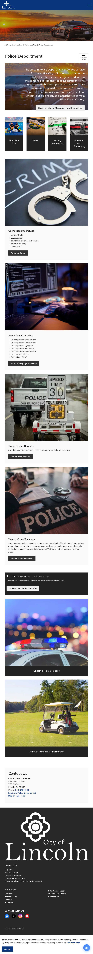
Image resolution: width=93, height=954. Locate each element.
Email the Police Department (22, 793)
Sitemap (9, 902)
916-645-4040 (22, 790)
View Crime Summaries (22, 558)
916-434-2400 (18, 878)
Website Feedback (57, 893)
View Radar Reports (20, 456)
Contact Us (53, 896)
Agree (7, 949)
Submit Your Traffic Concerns (23, 588)
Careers (8, 899)
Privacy (8, 893)
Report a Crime (18, 253)
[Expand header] (89, 5)
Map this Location (16, 796)
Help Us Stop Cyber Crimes (24, 363)
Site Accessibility (56, 891)
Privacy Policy (73, 942)
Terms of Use (11, 896)
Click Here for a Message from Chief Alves (60, 108)
